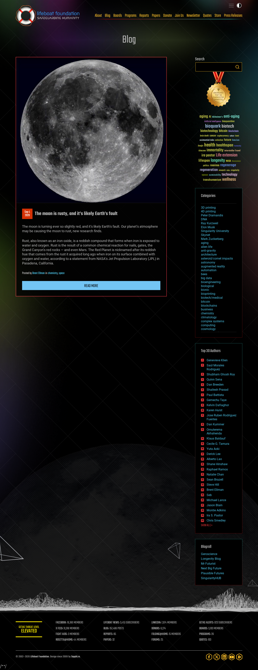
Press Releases (233, 15)
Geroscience (209, 554)
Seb (209, 495)
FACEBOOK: (61, 622)
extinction (219, 140)
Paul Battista (215, 395)
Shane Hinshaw (217, 464)
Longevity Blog (211, 559)
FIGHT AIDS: (61, 634)
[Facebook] (209, 657)
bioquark (213, 126)
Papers (156, 15)
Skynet (205, 235)
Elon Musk (208, 227)
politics (206, 166)
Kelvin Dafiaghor (218, 405)
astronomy (208, 262)
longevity (218, 160)
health (209, 145)
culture (232, 136)
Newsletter (193, 15)
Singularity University (215, 231)
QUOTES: (203, 639)
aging (203, 116)
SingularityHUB (211, 578)
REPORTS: (108, 634)
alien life (206, 247)
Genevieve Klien (217, 360)
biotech (228, 126)
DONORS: (155, 628)
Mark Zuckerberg (212, 239)
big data (206, 278)
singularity (235, 170)
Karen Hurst (214, 410)
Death (237, 136)
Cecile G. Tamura (218, 444)
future (227, 140)
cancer (213, 135)
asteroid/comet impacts (217, 258)
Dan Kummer (215, 424)
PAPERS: (108, 639)
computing (208, 325)
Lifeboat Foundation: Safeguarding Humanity (48, 15)
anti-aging (231, 116)
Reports (144, 15)
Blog (107, 15)
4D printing (208, 211)
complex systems (212, 321)
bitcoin (223, 131)
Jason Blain (214, 505)
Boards (117, 15)
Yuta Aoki (213, 449)
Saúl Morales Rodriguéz (215, 367)
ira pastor (208, 155)
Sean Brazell (215, 479)
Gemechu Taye (216, 400)
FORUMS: (155, 639)
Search (237, 66)
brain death (204, 136)
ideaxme (202, 151)
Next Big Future (211, 568)
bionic (205, 290)
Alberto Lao (214, 459)
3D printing (208, 207)
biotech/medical (212, 297)
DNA (204, 219)
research (222, 170)
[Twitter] (217, 657)
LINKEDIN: (156, 622)
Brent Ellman (38, 273)
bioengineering (211, 282)
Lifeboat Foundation (39, 657)
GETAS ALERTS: (206, 622)
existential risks (207, 140)
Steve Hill (213, 484)
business (207, 309)
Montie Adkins (216, 510)
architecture (209, 254)
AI (210, 117)
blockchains (209, 305)
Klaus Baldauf (216, 438)
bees (204, 274)
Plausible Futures (212, 573)
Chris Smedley (216, 520)
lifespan (204, 161)
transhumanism (212, 180)
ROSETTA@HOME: (64, 639)
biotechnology (209, 131)
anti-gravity (208, 250)
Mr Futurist (208, 563)
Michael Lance (216, 500)
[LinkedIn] (224, 657)
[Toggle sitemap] (231, 5)
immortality (215, 150)
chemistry (53, 273)
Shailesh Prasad (217, 389)
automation (208, 270)
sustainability (215, 175)
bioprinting (208, 294)
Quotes (207, 15)
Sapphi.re (75, 657)
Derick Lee (213, 454)
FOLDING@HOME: (159, 634)
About (98, 15)
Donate (167, 15)
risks (228, 170)
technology (229, 175)
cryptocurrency (223, 136)
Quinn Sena (214, 379)
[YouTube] (232, 657)
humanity (237, 146)
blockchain (233, 131)
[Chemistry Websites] (218, 90)
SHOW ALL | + (206, 525)
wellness (229, 179)
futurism (235, 140)
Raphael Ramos (217, 469)
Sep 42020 (27, 213)
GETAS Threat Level (29, 630)
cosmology (208, 329)
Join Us (179, 15)
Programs (130, 15)
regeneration (209, 170)
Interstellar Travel (232, 150)
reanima (214, 165)
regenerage (228, 165)
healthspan (224, 145)
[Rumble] (239, 657)
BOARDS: (203, 628)
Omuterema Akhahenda (214, 431)
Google (200, 146)
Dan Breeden (215, 384)
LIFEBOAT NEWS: (112, 622)
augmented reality (213, 266)
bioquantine (228, 121)
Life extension (226, 155)
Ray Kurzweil (209, 223)
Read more (91, 286)
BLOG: (106, 628)
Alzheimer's (217, 117)
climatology (209, 317)
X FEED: (59, 628)
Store (218, 15)
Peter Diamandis (212, 215)
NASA (228, 161)
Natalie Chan (215, 474)
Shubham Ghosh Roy (221, 374)
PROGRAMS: (205, 634)
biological (207, 286)
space (61, 273)
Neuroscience (236, 161)
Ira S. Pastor (215, 515)
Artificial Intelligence (212, 121)
